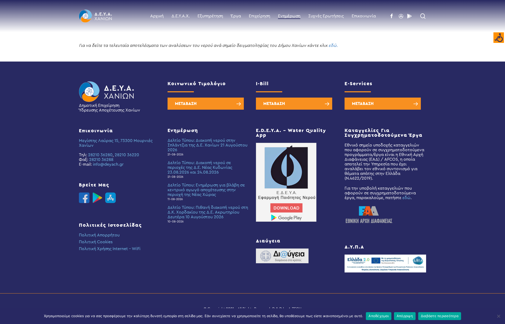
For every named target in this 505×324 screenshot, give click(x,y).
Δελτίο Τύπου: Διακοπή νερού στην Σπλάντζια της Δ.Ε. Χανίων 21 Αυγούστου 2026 (208, 145)
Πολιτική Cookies (96, 242)
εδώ (406, 198)
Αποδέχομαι (378, 316)
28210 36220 (127, 155)
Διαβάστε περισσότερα (439, 316)
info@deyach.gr (108, 164)
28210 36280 (100, 155)
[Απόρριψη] (498, 316)
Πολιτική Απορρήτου (99, 235)
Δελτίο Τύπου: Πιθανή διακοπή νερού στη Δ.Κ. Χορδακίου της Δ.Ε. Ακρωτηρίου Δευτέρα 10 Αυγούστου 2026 (208, 212)
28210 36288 (101, 160)
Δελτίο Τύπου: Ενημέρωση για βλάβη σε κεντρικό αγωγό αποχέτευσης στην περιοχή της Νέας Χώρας (206, 190)
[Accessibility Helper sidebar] (498, 38)
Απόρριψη (405, 316)
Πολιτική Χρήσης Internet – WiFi (109, 249)
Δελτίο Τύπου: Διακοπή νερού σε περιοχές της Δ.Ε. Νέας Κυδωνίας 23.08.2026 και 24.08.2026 (200, 167)
